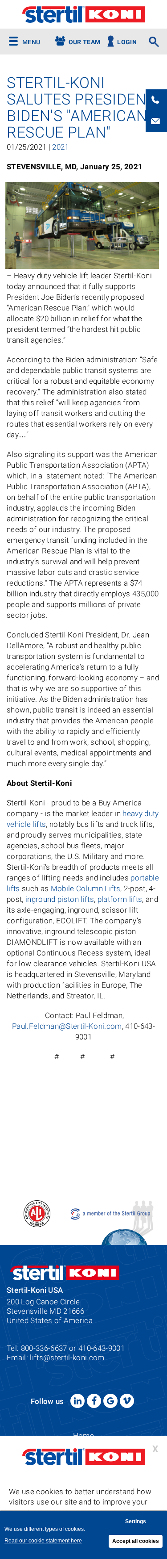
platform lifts (120, 899)
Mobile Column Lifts (85, 888)
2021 (60, 147)
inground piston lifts (59, 899)
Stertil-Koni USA (83, 14)
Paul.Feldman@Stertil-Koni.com (67, 1026)
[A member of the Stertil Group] (111, 1213)
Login (127, 42)
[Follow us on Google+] (110, 1401)
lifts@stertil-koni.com (67, 1357)
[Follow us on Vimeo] (127, 1401)
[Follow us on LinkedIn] (77, 1401)
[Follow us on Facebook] (94, 1401)
